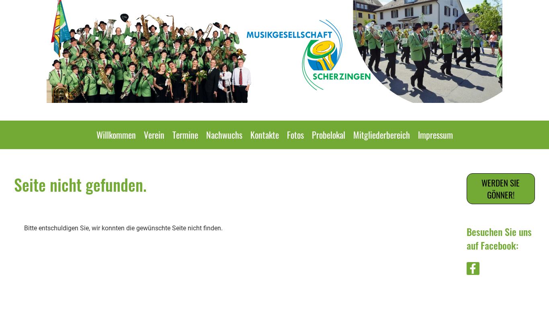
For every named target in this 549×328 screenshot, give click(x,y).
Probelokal (328, 134)
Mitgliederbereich (381, 134)
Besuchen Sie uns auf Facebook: (499, 238)
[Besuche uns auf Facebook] (473, 270)
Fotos (295, 134)
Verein (154, 134)
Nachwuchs (224, 134)
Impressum (435, 134)
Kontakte (264, 134)
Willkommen (116, 134)
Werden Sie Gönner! (500, 188)
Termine (185, 134)
